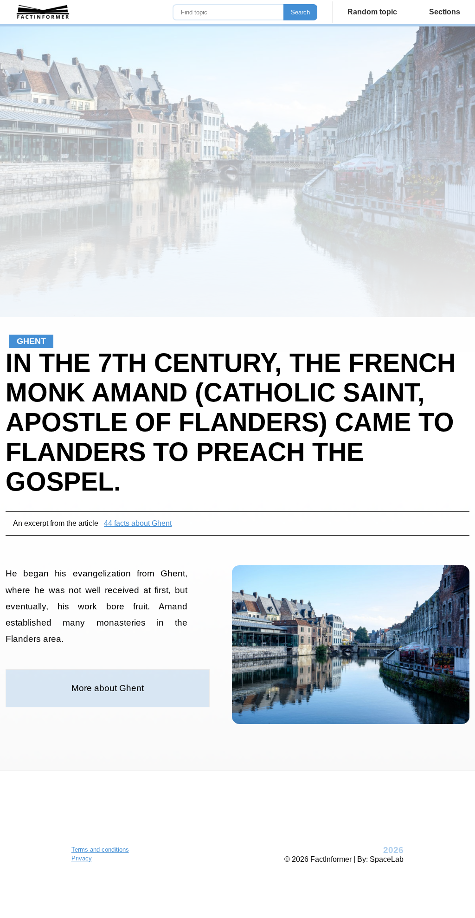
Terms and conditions (100, 849)
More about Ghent (107, 688)
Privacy (81, 858)
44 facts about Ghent (138, 523)
